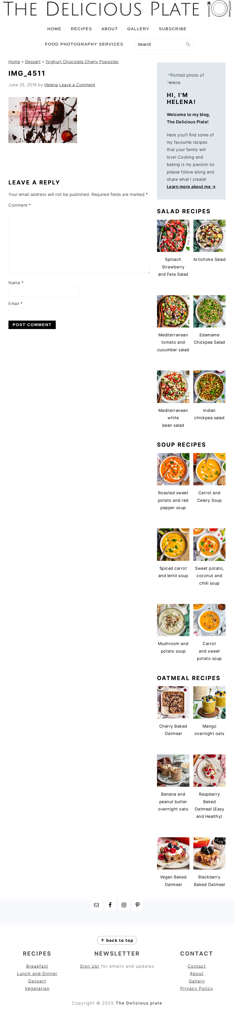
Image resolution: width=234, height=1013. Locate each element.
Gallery (197, 981)
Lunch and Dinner (37, 973)
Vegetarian (37, 988)
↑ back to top (117, 940)
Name (16, 282)
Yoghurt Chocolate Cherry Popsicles (82, 61)
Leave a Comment (77, 84)
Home (14, 61)
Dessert (33, 61)
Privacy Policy (196, 988)
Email (15, 303)
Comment (19, 205)
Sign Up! (90, 966)
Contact (197, 966)
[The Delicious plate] (117, 15)
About (197, 973)
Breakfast (37, 966)
